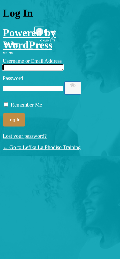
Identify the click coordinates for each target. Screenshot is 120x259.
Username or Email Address (32, 61)
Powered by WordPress (29, 39)
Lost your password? (25, 136)
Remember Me (26, 105)
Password (13, 78)
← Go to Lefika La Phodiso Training (42, 147)
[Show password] (72, 88)
